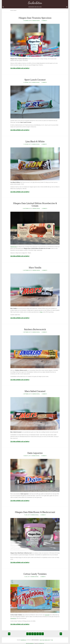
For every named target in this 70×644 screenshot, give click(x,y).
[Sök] (3, 7)
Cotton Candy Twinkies (35, 574)
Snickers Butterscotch (35, 329)
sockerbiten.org (23, 639)
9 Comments (44, 455)
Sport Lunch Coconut (35, 79)
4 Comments (44, 144)
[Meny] (66, 7)
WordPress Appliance (30, 643)
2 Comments (44, 82)
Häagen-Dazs (13, 246)
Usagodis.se (13, 618)
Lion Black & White (35, 141)
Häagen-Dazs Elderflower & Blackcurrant (35, 512)
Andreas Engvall (36, 20)
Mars (41, 312)
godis (41, 639)
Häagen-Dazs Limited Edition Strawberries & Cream (35, 204)
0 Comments (44, 20)
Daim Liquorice (35, 453)
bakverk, (46, 639)
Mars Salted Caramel (35, 391)
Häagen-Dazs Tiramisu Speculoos (35, 18)
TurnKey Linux (41, 643)
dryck (49, 639)
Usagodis (47, 614)
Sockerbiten (35, 2)
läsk (52, 639)
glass (43, 639)
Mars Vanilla (35, 267)
